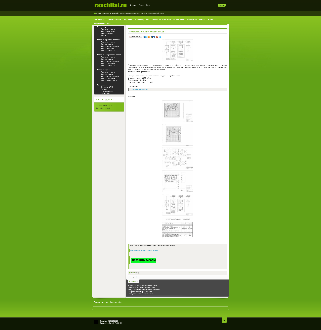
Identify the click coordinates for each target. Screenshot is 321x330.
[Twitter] (146, 37)
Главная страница (101, 302)
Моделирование (107, 91)
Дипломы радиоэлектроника (129, 13)
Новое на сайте (116, 302)
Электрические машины (110, 46)
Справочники (105, 93)
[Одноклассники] (149, 37)
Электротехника (107, 44)
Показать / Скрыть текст (140, 89)
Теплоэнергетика (107, 33)
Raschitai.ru (96, 322)
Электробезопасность (109, 80)
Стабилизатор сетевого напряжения (141, 287)
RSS (148, 5)
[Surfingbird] (159, 37)
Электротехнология (108, 50)
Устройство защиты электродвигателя (142, 285)
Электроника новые (108, 31)
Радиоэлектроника (108, 29)
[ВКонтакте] (144, 37)
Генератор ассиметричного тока (140, 292)
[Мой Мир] (151, 37)
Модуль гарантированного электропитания (144, 290)
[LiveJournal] (154, 37)
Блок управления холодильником (140, 294)
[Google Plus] (157, 37)
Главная (133, 5)
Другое (103, 35)
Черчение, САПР (107, 87)
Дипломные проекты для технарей (107, 13)
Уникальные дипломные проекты (110, 5)
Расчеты (104, 89)
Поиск (141, 5)
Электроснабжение (108, 63)
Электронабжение (107, 48)
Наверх (224, 320)
